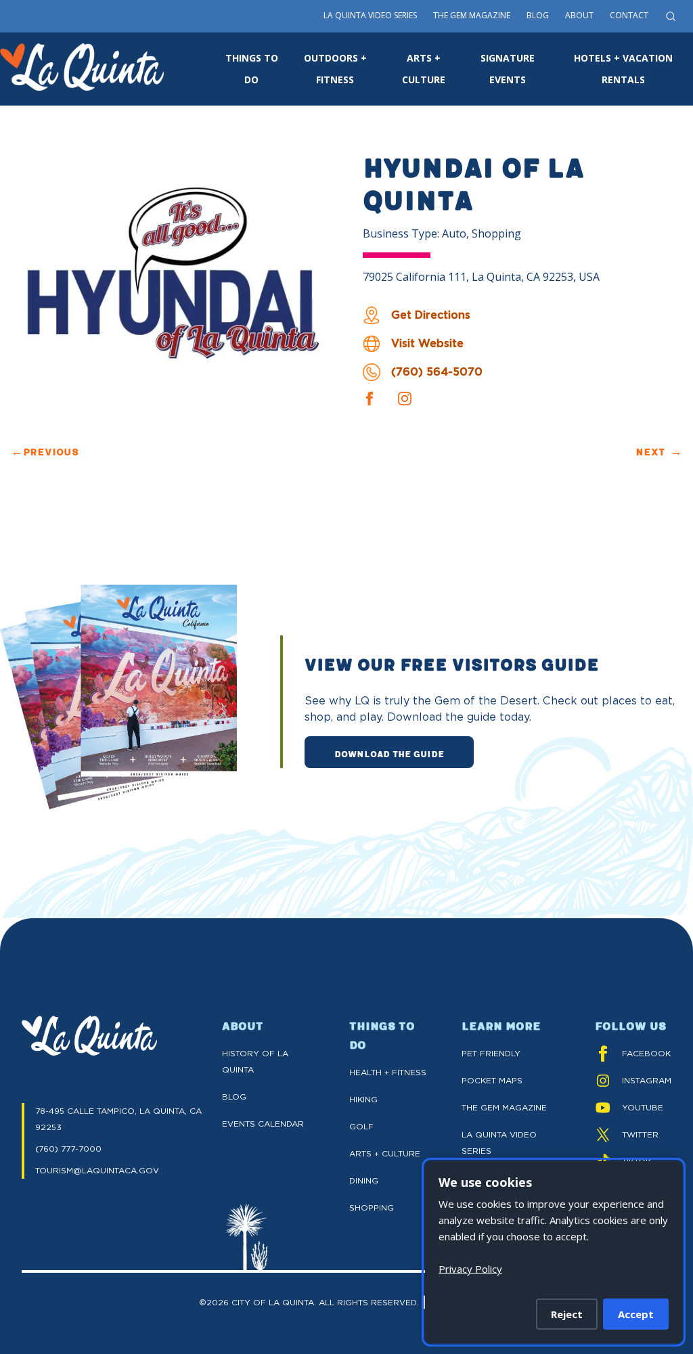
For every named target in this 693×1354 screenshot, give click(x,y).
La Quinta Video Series (370, 15)
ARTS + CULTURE (423, 68)
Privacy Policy (470, 1269)
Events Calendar (263, 1124)
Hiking (363, 1099)
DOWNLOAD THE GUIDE (389, 753)
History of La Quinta (255, 1061)
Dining (363, 1180)
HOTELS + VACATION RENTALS (623, 68)
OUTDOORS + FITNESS (335, 68)
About (579, 15)
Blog (538, 15)
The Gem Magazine (471, 15)
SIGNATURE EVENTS (507, 68)
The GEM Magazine (504, 1107)
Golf (361, 1126)
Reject (567, 1314)
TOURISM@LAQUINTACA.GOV (97, 1170)
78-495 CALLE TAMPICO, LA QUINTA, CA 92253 (118, 1119)
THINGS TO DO (251, 68)
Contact (629, 15)
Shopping (371, 1207)
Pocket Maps (492, 1080)
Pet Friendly (491, 1053)
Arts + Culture (384, 1153)
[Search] (671, 16)
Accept (636, 1314)
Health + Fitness (387, 1072)
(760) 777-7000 (68, 1149)
